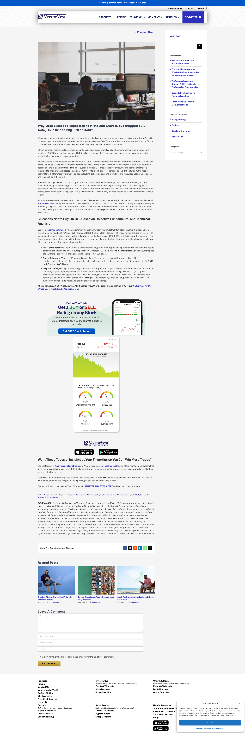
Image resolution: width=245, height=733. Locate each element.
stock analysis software (52, 230)
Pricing (41, 684)
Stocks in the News (181, 131)
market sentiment (46, 203)
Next (150, 32)
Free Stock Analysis (47, 699)
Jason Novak (44, 495)
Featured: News (106, 495)
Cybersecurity (143, 495)
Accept (210, 723)
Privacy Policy (217, 728)
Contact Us (43, 687)
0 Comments (56, 602)
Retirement (177, 137)
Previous (141, 32)
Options (175, 125)
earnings (41, 497)
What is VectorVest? (48, 690)
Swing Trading (179, 119)
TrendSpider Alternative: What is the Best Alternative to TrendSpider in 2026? (185, 72)
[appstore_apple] (84, 450)
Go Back (176, 36)
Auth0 (135, 495)
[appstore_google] (108, 450)
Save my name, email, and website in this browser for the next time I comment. (77, 657)
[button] (240, 703)
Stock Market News (120, 495)
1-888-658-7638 (174, 8)
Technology (53, 497)
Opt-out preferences (203, 728)
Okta (46, 497)
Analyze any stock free (66, 466)
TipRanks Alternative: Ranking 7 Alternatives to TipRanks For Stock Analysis (185, 84)
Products (42, 681)
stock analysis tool (107, 466)
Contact (190, 8)
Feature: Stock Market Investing (88, 495)
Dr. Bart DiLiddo (45, 693)
